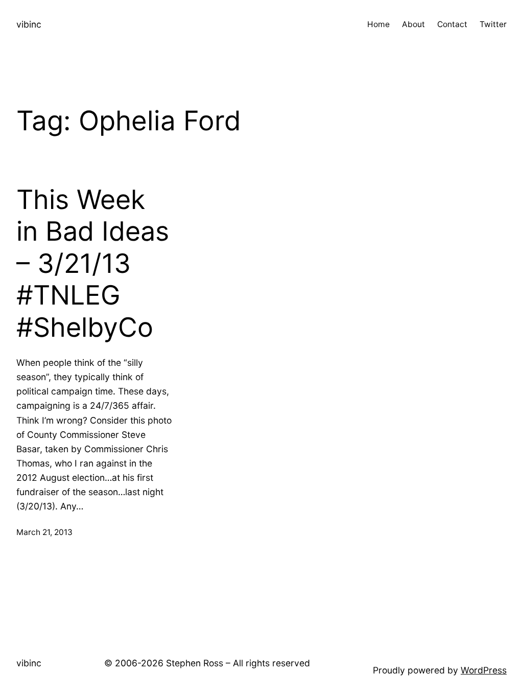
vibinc (28, 24)
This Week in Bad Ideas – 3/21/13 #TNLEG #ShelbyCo (92, 263)
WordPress (484, 670)
